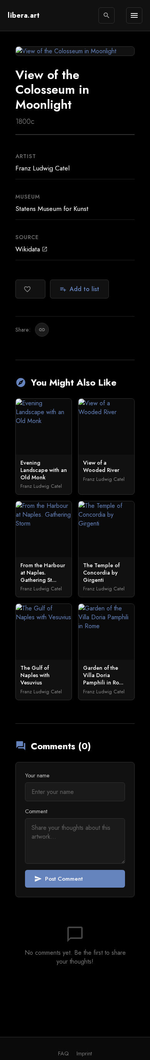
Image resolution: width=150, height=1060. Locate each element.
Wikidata (31, 249)
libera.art (24, 15)
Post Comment (58, 879)
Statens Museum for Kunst (51, 209)
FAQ (63, 1053)
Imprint (84, 1053)
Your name (37, 775)
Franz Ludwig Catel (42, 168)
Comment (36, 811)
